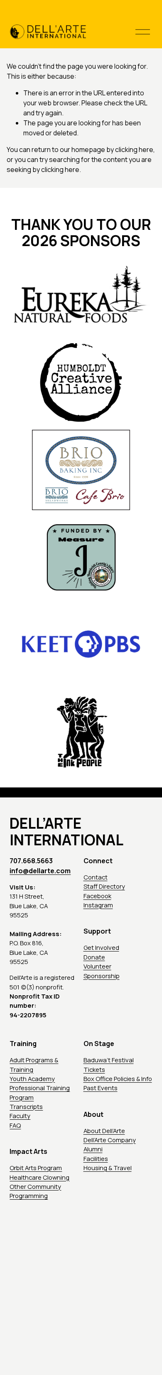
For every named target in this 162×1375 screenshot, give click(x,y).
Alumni (93, 1149)
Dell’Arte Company (109, 1140)
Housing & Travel (107, 1167)
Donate (94, 957)
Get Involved (101, 947)
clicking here (134, 149)
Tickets (94, 1069)
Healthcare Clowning (39, 1177)
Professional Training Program (40, 1092)
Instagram (98, 905)
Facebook (97, 896)
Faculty (20, 1115)
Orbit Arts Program (36, 1167)
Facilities (95, 1158)
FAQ (15, 1125)
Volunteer (97, 966)
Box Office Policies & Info (117, 1078)
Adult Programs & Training (34, 1064)
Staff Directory (104, 886)
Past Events (100, 1088)
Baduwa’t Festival (108, 1060)
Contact (95, 877)
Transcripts (26, 1106)
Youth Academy (32, 1078)
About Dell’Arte (104, 1130)
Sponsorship (101, 975)
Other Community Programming (35, 1191)
